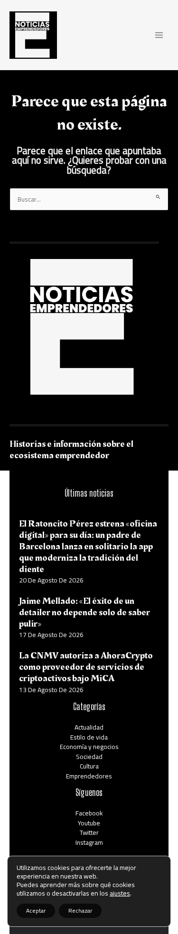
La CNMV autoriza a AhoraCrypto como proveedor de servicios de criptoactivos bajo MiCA (86, 666)
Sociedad (89, 756)
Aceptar (36, 910)
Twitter (89, 832)
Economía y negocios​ (89, 746)
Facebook (89, 813)
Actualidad (89, 727)
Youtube (89, 823)
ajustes (120, 893)
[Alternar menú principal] (159, 35)
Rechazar (80, 910)
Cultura (89, 766)
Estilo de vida (89, 737)
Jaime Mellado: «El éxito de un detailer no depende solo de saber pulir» (84, 612)
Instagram (89, 842)
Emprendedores (89, 776)
